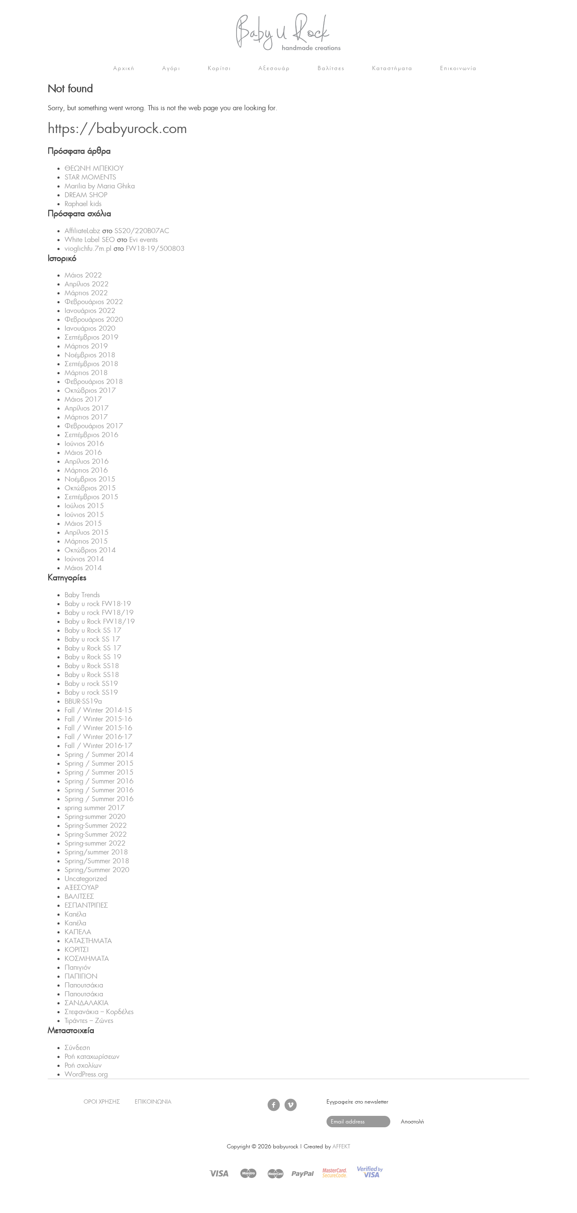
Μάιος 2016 (83, 452)
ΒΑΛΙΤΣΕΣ (79, 896)
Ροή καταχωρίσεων (92, 1056)
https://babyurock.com (288, 32)
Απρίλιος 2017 (87, 408)
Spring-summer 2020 (95, 816)
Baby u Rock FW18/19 (100, 621)
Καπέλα (75, 914)
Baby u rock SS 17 (92, 639)
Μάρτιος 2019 (86, 346)
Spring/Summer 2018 (97, 861)
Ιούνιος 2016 (84, 443)
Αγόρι (171, 68)
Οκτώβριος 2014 (90, 550)
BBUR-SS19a (83, 701)
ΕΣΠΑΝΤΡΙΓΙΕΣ (86, 905)
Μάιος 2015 (83, 523)
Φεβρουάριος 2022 (94, 301)
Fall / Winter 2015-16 (98, 719)
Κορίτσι (219, 68)
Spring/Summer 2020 (97, 869)
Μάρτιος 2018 (86, 372)
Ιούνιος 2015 (84, 514)
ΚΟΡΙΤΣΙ (77, 949)
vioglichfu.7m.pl (88, 248)
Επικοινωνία (458, 68)
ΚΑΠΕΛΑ (78, 931)
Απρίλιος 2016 (87, 461)
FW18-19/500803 (155, 248)
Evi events (143, 239)
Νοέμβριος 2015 (90, 479)
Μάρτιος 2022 (86, 292)
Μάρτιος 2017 (86, 417)
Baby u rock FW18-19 (98, 603)
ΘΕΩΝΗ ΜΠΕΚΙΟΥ (94, 168)
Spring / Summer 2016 (99, 781)
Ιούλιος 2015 (84, 505)
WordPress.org (86, 1074)
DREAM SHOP (86, 194)
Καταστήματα (392, 68)
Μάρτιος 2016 (86, 470)
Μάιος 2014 (83, 567)
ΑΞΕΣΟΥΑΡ (81, 887)
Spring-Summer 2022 (96, 825)
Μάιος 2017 (83, 399)
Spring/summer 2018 (96, 852)
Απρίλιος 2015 (87, 532)
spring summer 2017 (95, 807)
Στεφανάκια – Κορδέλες (99, 1011)
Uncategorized (86, 878)
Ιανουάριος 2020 (90, 328)
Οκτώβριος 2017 (90, 390)
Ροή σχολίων (83, 1065)
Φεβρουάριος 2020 (94, 319)
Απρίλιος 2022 (87, 284)
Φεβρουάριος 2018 (94, 381)
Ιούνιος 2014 (84, 559)
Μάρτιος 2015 (86, 541)
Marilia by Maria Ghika (100, 186)
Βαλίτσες (331, 68)
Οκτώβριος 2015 (90, 488)
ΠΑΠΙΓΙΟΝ (81, 976)
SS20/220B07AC (141, 230)
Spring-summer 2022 (95, 843)
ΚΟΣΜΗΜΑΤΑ (87, 958)
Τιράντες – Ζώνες (89, 1020)
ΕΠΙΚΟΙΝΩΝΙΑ (153, 1101)
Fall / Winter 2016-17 (98, 736)
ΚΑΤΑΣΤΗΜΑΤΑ (88, 940)
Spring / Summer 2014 (99, 754)
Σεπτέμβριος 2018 (91, 363)
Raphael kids (83, 203)
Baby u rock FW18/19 (99, 612)
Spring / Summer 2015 (99, 763)
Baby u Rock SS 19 (93, 657)
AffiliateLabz (82, 230)
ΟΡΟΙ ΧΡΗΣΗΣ (102, 1101)
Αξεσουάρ (274, 68)
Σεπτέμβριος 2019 (91, 337)
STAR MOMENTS (90, 177)
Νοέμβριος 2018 (90, 355)
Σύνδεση (77, 1047)
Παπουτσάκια (84, 985)
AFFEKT (341, 1146)
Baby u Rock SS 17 (93, 630)
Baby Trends (82, 594)
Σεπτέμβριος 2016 (91, 434)
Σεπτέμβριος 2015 (91, 496)
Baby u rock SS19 (91, 683)
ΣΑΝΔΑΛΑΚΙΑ (87, 1002)
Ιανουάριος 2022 (90, 310)
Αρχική (124, 68)
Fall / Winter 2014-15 (98, 710)
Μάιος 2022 (83, 275)
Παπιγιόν (78, 967)
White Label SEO (90, 239)
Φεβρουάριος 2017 (94, 426)
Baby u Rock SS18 (92, 665)
